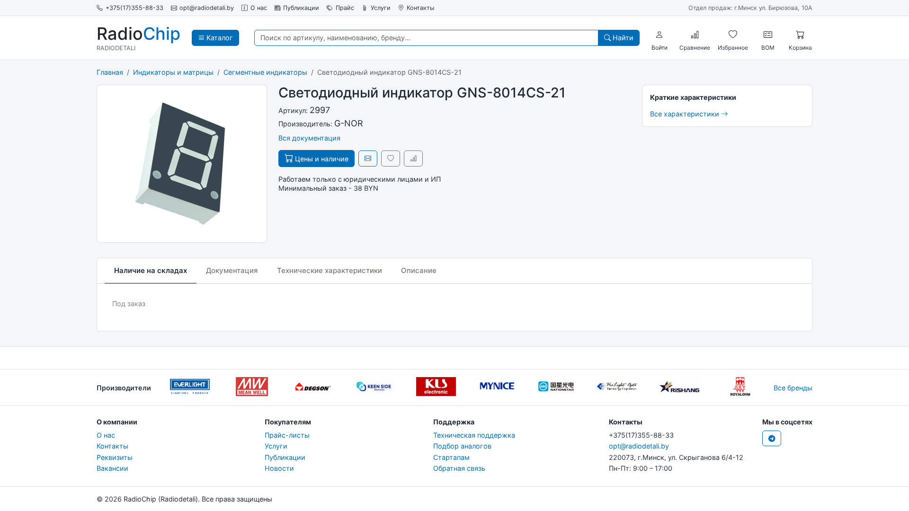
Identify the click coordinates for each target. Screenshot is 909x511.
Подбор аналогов (462, 446)
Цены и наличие (320, 159)
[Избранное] (732, 34)
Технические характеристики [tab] (329, 270)
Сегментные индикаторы (265, 72)
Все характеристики (685, 114)
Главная (110, 72)
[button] (659, 34)
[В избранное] (390, 158)
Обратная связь (459, 468)
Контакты (420, 7)
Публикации (301, 7)
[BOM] (767, 34)
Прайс (345, 7)
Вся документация (309, 138)
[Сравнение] (695, 34)
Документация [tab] (232, 270)
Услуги (381, 7)
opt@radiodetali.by (206, 7)
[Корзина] (800, 34)
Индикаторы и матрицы (173, 72)
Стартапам (451, 457)
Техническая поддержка (474, 435)
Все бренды (793, 388)
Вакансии (112, 468)
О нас (258, 7)
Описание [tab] (419, 270)
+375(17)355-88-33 (134, 7)
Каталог (219, 38)
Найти (622, 38)
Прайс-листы (287, 435)
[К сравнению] (413, 158)
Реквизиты (115, 457)
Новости (279, 468)
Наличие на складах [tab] (150, 270)
